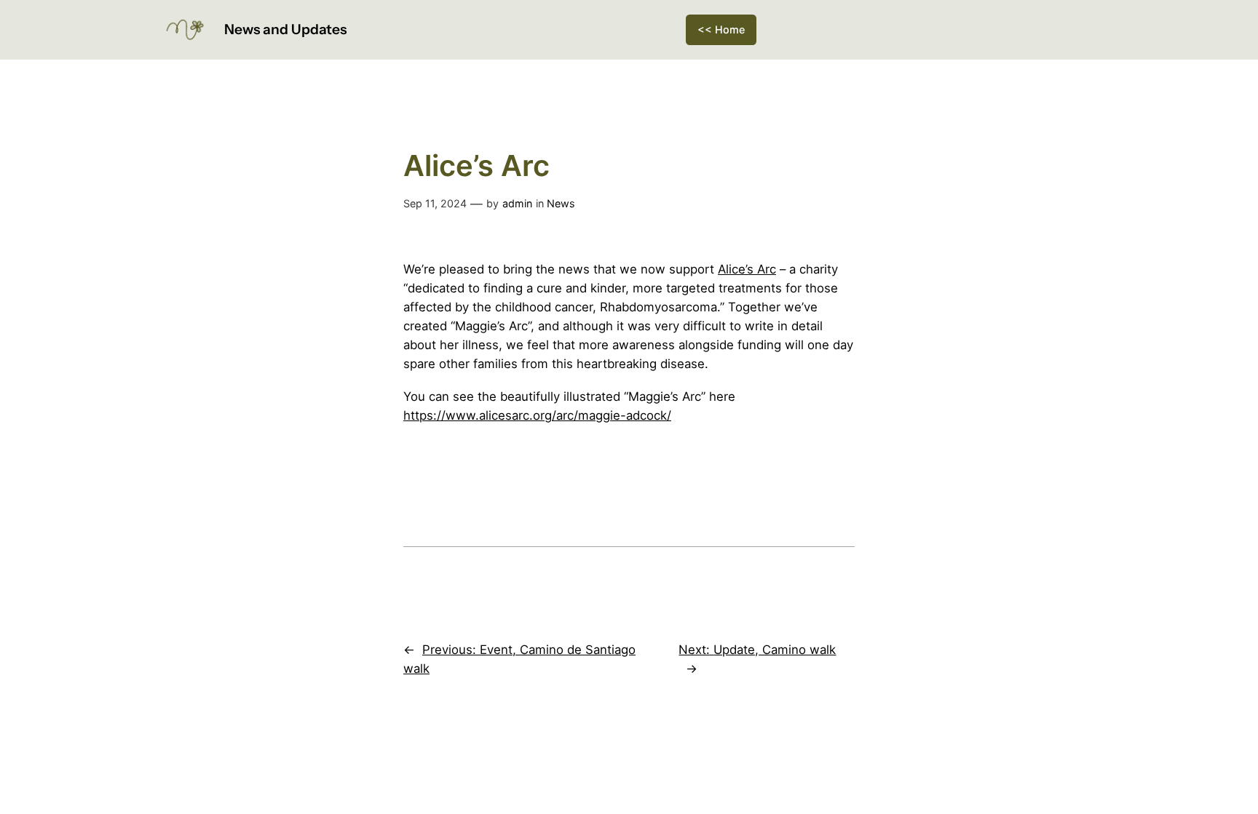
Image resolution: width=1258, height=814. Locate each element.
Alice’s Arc (747, 269)
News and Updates (285, 29)
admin (517, 203)
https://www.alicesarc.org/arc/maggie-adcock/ (537, 415)
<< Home (721, 29)
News (561, 203)
